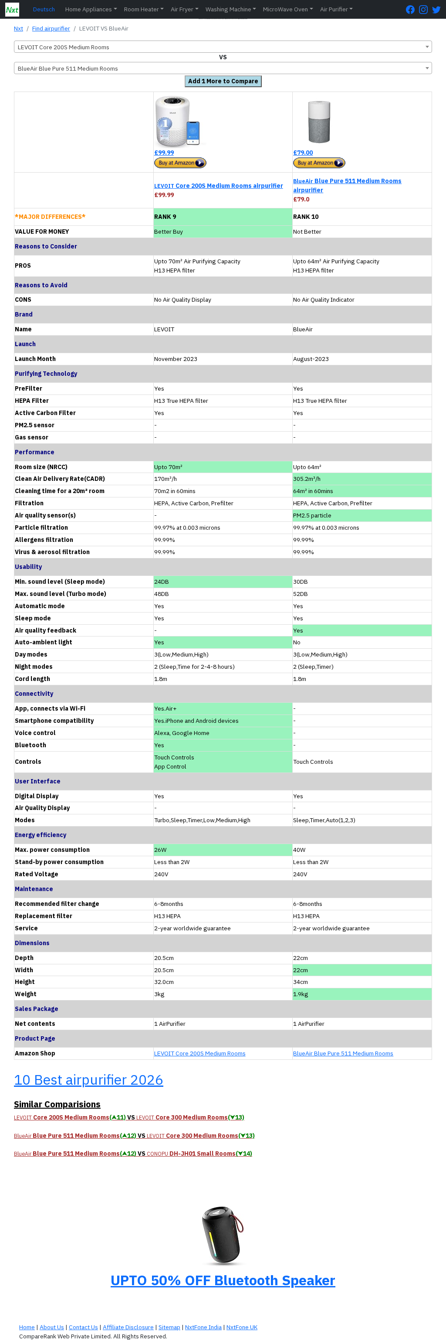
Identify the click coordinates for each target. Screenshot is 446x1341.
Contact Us (83, 1327)
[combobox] (223, 47)
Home (27, 1327)
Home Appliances (88, 9)
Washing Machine (228, 9)
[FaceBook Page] (412, 9)
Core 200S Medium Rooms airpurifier (218, 186)
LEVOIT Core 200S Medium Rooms (200, 1053)
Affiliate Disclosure (128, 1327)
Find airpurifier (51, 28)
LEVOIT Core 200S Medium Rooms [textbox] (63, 47)
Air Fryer (182, 9)
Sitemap (169, 1327)
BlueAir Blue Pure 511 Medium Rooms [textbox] (68, 68)
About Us (52, 1327)
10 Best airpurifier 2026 (88, 1079)
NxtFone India (203, 1327)
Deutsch (44, 9)
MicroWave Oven (285, 9)
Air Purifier (334, 9)
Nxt (18, 28)
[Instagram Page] (425, 9)
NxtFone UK (241, 1327)
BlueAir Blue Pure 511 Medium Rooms (343, 1053)
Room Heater (141, 9)
